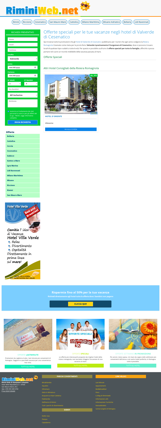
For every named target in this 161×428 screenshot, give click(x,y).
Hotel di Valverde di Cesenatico (89, 42)
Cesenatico (40, 21)
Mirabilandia (46, 382)
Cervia (10, 146)
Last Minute (100, 382)
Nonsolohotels (101, 405)
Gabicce (10, 156)
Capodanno (46, 422)
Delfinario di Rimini (49, 402)
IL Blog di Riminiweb (103, 396)
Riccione (27, 21)
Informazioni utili (102, 399)
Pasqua (44, 419)
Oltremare (46, 389)
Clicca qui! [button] (80, 304)
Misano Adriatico (111, 21)
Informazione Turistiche (104, 402)
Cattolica (74, 21)
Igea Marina (12, 165)
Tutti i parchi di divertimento (52, 405)
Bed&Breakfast (101, 389)
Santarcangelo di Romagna (105, 409)
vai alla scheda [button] (71, 129)
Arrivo (10, 64)
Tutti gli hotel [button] (28, 366)
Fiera (97, 392)
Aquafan (45, 386)
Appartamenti (101, 386)
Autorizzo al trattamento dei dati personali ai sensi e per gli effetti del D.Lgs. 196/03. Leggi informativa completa (23, 114)
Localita (11, 54)
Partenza (11, 72)
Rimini (16, 21)
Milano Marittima (90, 21)
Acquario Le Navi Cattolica (51, 396)
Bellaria (127, 21)
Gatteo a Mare (13, 161)
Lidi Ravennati (142, 21)
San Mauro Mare (57, 21)
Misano (10, 180)
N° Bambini (28, 80)
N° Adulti (11, 80)
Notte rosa (46, 416)
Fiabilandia (46, 399)
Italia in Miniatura (48, 392)
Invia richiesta (23, 122)
